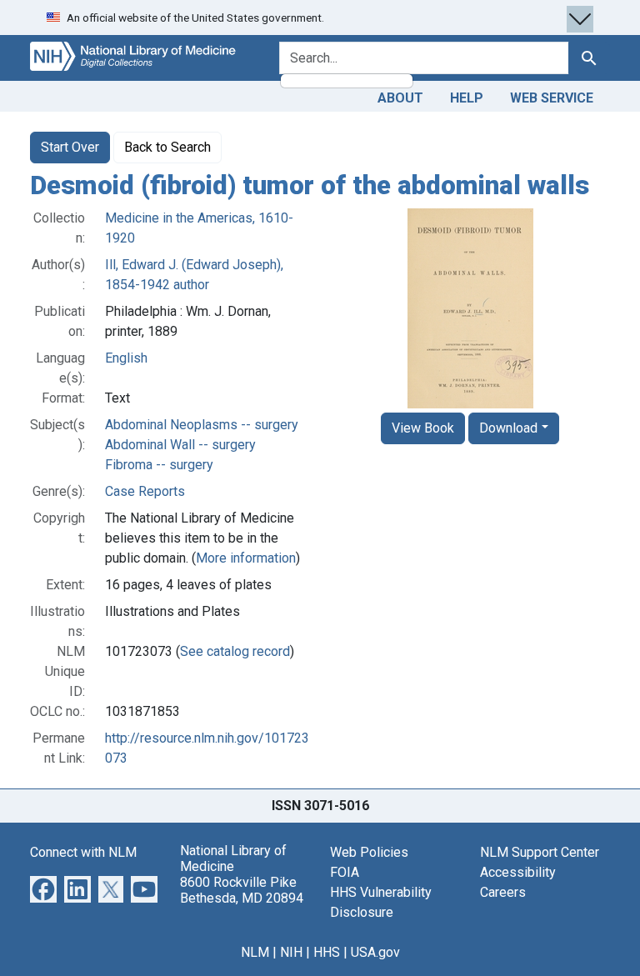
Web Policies (369, 852)
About (400, 98)
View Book (423, 428)
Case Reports (145, 491)
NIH (291, 952)
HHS (326, 952)
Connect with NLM (83, 852)
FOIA (344, 872)
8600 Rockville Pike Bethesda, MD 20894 (241, 890)
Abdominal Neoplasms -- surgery (201, 425)
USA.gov (375, 952)
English (126, 358)
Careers (503, 892)
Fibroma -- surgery (159, 465)
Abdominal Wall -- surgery (180, 445)
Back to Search (167, 147)
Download (508, 428)
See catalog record (235, 651)
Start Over (70, 147)
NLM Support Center (539, 852)
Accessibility (518, 872)
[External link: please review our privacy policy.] (43, 888)
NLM (255, 952)
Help (466, 98)
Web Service (551, 98)
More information (246, 558)
